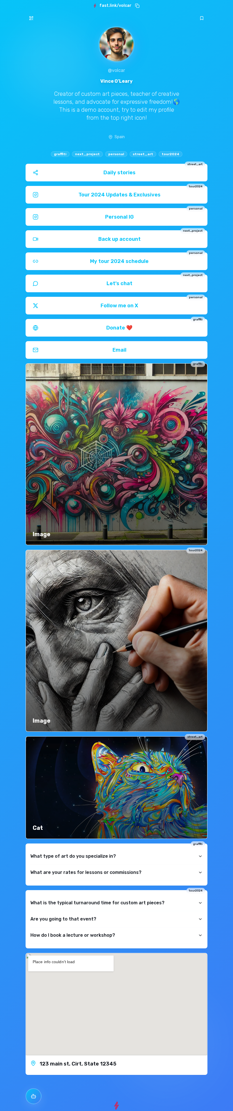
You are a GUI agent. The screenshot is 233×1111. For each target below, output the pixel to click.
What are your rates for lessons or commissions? (86, 872)
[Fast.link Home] (116, 1105)
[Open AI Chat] (33, 1096)
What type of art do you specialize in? (73, 856)
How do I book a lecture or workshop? (72, 935)
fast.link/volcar (115, 5)
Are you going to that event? (63, 919)
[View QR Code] (31, 18)
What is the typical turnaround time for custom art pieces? (97, 902)
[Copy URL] (137, 5)
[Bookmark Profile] (201, 18)
